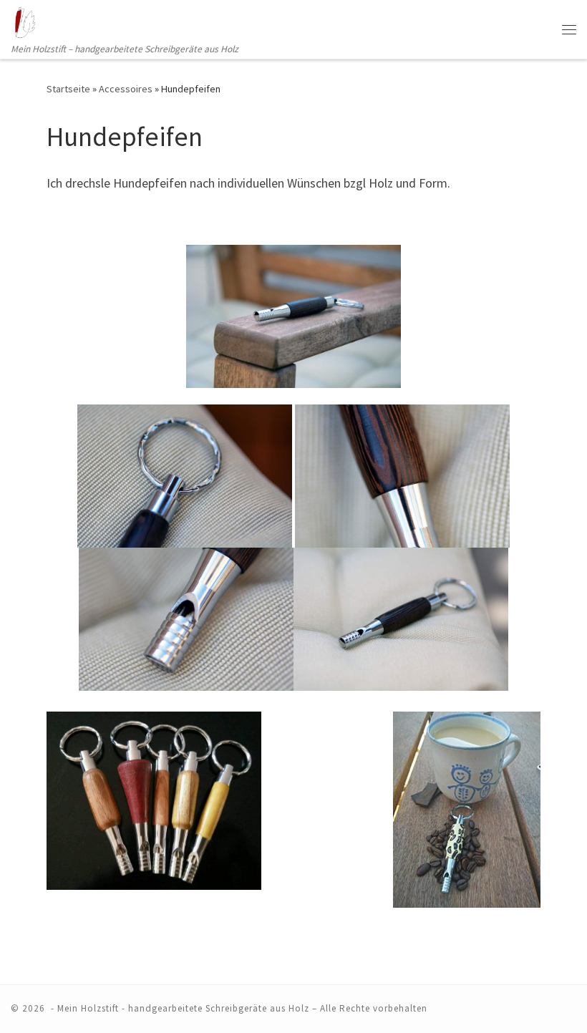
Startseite (68, 88)
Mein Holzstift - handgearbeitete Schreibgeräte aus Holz (183, 1008)
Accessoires (125, 88)
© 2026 (29, 1008)
